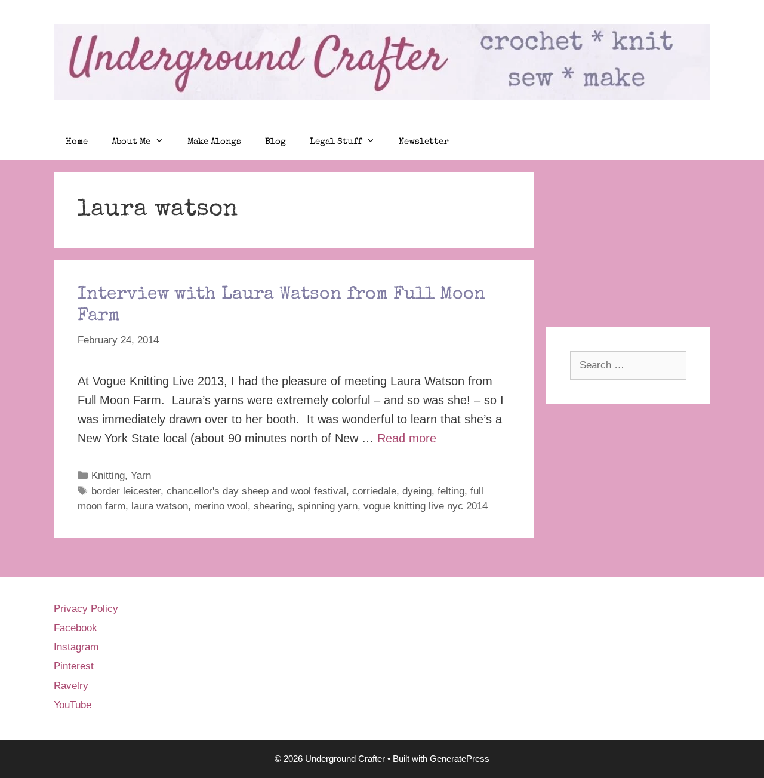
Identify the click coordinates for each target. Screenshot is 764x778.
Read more (406, 438)
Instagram (76, 647)
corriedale (374, 491)
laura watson (159, 506)
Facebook (75, 628)
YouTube (72, 705)
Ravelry (71, 685)
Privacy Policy (86, 608)
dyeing (417, 491)
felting (451, 491)
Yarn (141, 475)
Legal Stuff (336, 141)
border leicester (126, 491)
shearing (273, 506)
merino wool (221, 506)
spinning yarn (328, 506)
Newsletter (424, 141)
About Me (131, 141)
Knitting (108, 475)
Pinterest (74, 666)
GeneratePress (459, 759)
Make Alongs (214, 141)
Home (77, 141)
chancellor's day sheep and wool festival (256, 491)
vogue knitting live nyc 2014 (425, 506)
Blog (275, 141)
